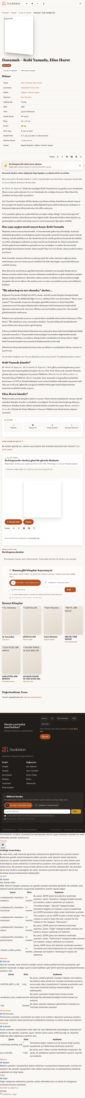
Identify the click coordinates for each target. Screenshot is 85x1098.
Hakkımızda (30, 783)
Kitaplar (13, 13)
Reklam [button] (3, 1059)
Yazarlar (5, 771)
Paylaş (28, 522)
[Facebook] (67, 157)
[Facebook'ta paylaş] (29, 528)
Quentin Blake (49, 640)
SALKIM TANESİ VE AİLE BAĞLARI (31, 677)
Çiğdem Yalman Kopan (30, 92)
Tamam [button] (3, 841)
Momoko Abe (28, 681)
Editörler (5, 779)
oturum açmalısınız (32, 697)
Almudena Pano (8, 681)
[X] (62, 157)
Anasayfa (5, 13)
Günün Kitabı (31, 775)
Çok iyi (44, 718)
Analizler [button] (4, 1023)
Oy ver (45, 737)
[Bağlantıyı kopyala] (81, 157)
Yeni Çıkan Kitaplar (28, 71)
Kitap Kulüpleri (8, 787)
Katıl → (70, 590)
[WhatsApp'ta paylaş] (14, 528)
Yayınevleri (6, 783)
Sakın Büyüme (51, 637)
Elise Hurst (37, 83)
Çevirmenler (7, 775)
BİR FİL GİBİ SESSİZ (71, 638)
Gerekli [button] (3, 876)
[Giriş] (43, 3)
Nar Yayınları (26, 97)
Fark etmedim (62, 718)
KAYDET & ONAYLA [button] (9, 1088)
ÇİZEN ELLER (29, 637)
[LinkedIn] (72, 157)
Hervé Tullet (27, 640)
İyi (52, 718)
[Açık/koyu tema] (32, 3)
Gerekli (6, 879)
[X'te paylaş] (19, 528)
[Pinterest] (76, 157)
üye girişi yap (34, 538)
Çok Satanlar (31, 767)
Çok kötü (45, 724)
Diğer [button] (2, 1075)
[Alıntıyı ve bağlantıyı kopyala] (34, 528)
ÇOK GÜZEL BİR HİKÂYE (10, 677)
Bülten (29, 779)
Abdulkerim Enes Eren (30, 88)
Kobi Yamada (26, 83)
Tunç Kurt (5, 640)
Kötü (74, 718)
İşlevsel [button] (3, 958)
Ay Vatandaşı (8, 637)
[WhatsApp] (58, 157)
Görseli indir (13, 522)
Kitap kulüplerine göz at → (12, 441)
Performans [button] (5, 1010)
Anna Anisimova (71, 642)
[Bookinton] (11, 3)
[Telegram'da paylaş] (24, 528)
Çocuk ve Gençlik (25, 13)
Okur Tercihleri (32, 771)
